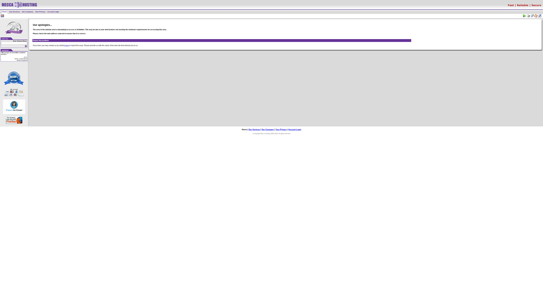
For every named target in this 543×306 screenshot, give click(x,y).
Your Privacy (40, 12)
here (67, 45)
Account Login (53, 12)
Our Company (27, 12)
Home (4, 12)
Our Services (14, 12)
